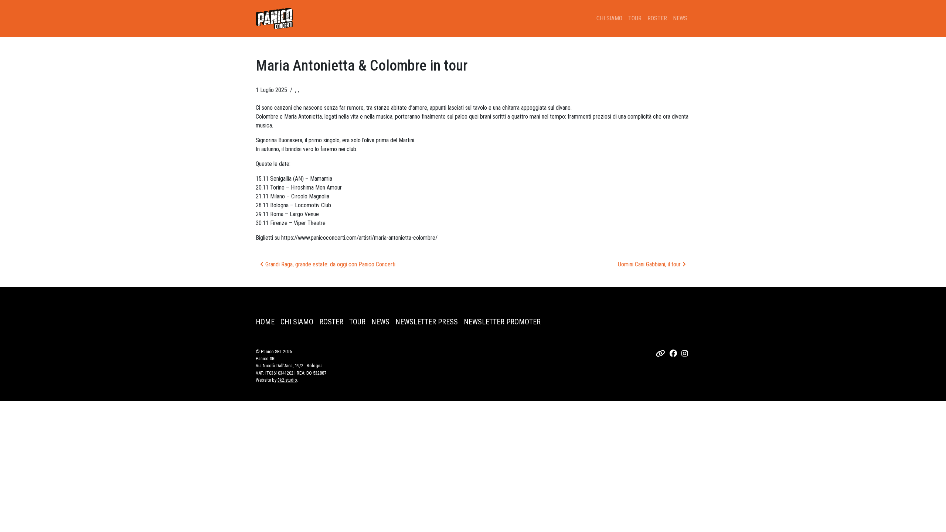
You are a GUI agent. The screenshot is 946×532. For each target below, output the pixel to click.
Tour (635, 18)
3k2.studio (287, 380)
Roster (657, 18)
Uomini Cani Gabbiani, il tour (650, 264)
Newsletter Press (426, 321)
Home (265, 321)
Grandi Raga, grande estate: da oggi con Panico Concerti (329, 264)
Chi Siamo (609, 18)
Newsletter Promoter (502, 321)
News (680, 18)
